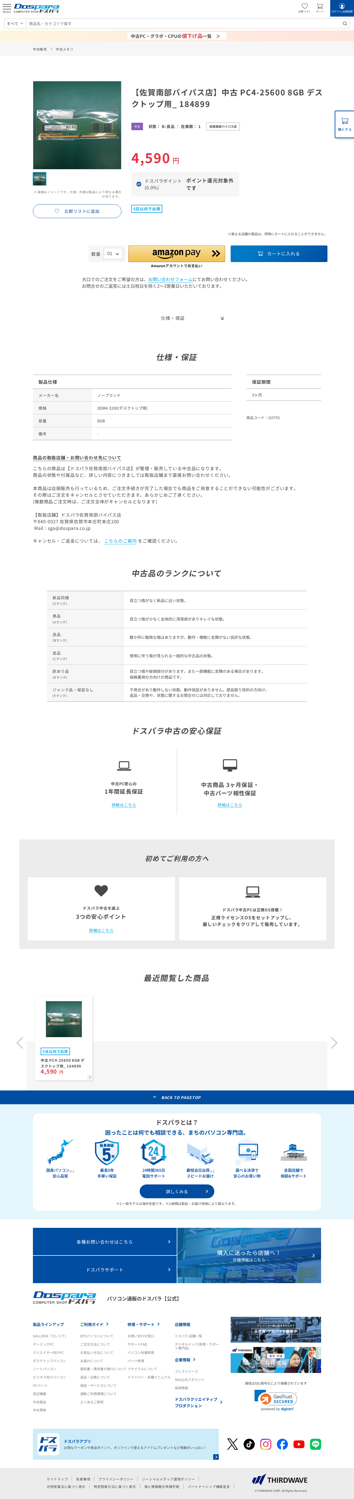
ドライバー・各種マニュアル (149, 1377)
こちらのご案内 (120, 540)
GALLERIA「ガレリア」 (50, 1335)
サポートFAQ (137, 1344)
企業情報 (182, 1359)
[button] (276, 1400)
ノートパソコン (44, 1368)
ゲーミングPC (43, 1344)
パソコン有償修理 (140, 1352)
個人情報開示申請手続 (161, 1486)
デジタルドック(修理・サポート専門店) (197, 1346)
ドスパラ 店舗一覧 (188, 1335)
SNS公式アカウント (189, 1379)
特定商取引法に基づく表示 (115, 1486)
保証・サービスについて (98, 1385)
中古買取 (39, 1410)
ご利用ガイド (91, 1324)
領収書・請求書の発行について (103, 1368)
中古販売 (40, 49)
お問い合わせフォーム (170, 279)
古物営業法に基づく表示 (66, 1486)
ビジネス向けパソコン (49, 1377)
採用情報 (181, 1387)
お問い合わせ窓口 (140, 1335)
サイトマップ (57, 1479)
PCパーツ (40, 1385)
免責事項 (83, 1479)
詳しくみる (177, 1191)
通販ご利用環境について (98, 1393)
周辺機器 (39, 1393)
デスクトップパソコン (49, 1360)
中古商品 (39, 1401)
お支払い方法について (96, 1352)
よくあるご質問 (91, 1401)
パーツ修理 (135, 1360)
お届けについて (91, 1360)
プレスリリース (186, 1371)
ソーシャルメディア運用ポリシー (168, 1479)
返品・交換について (95, 1377)
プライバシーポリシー (116, 1479)
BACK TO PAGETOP (181, 1097)
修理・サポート (141, 1324)
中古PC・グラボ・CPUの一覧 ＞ (175, 35)
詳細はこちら (124, 805)
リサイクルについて (142, 1368)
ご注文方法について (95, 1344)
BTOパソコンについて (96, 1335)
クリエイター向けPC (48, 1352)
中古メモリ (65, 49)
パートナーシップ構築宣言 (209, 1486)
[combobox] (188, 23)
